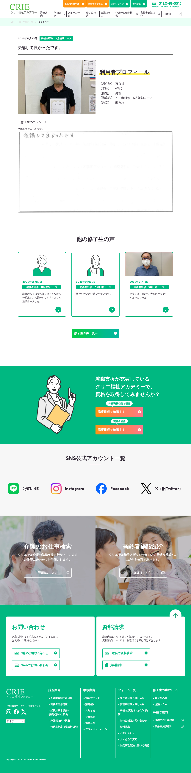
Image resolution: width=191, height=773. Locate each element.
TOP (11, 22)
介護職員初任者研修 (61, 698)
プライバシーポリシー (97, 729)
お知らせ (90, 710)
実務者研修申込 (95, 3)
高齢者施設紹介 (147, 14)
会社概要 (90, 716)
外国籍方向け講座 (60, 720)
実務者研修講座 (59, 704)
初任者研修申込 (72, 3)
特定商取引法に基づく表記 (134, 745)
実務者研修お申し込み (132, 704)
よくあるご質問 (128, 739)
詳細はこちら (47, 572)
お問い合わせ (117, 3)
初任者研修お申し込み (132, 698)
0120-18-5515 (170, 3)
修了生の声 (161, 698)
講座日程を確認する (111, 412)
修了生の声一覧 (26, 22)
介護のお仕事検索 (123, 14)
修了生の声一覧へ (86, 333)
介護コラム (161, 704)
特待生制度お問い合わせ (133, 720)
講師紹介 (90, 704)
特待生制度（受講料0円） (65, 726)
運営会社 (90, 722)
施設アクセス (92, 698)
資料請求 (136, 3)
